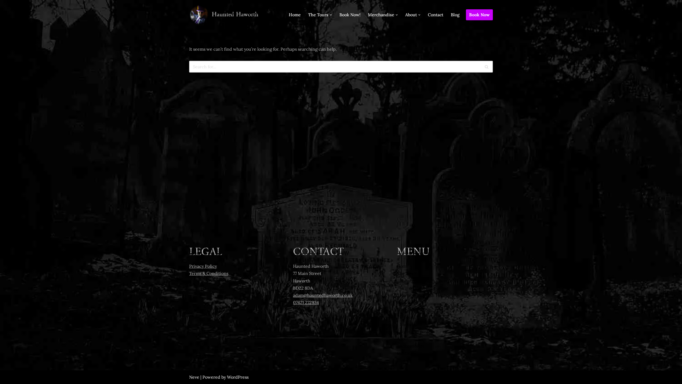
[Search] (487, 67)
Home (295, 14)
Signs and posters (417, 331)
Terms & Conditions (208, 273)
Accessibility (412, 346)
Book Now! (349, 14)
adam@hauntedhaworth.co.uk (323, 295)
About (403, 338)
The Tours (407, 273)
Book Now (479, 14)
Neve (194, 377)
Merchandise (410, 309)
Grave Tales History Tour (424, 288)
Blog (455, 14)
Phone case (411, 324)
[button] (331, 15)
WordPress (238, 377)
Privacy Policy (203, 266)
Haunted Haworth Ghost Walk (429, 280)
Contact (435, 14)
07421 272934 (306, 302)
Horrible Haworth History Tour (430, 295)
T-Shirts (408, 317)
